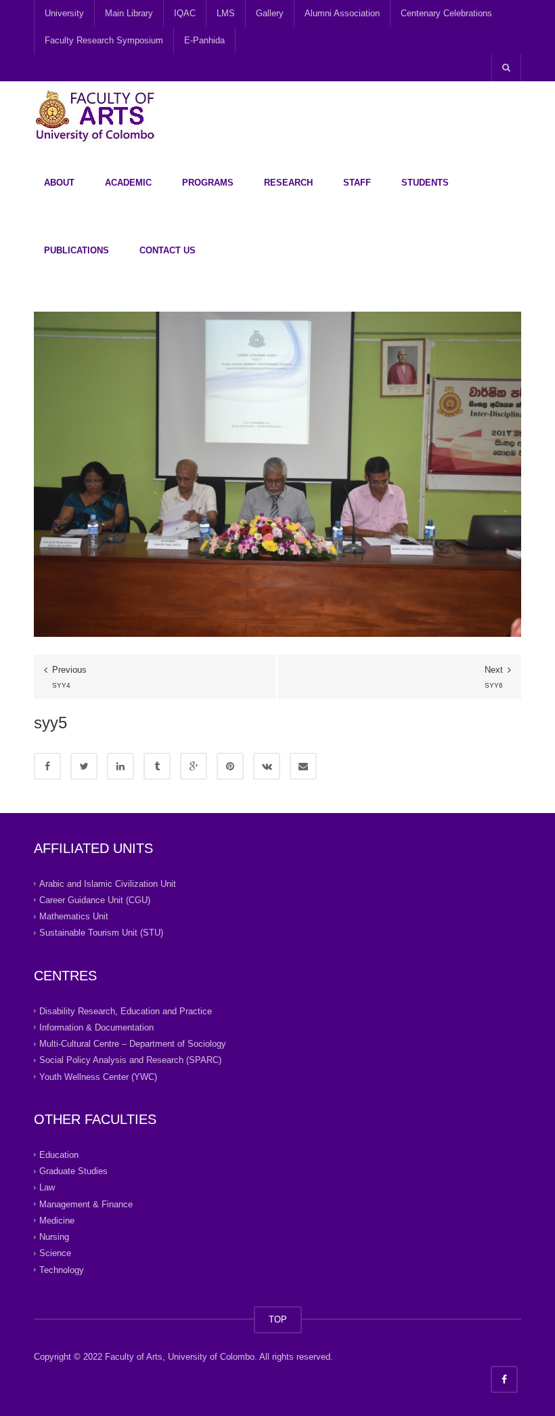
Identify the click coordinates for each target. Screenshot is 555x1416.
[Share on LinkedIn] (120, 766)
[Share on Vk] (266, 766)
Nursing (54, 1237)
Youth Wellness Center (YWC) (98, 1076)
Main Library (129, 13)
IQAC (185, 13)
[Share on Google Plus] (193, 766)
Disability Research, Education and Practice (125, 1010)
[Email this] (303, 766)
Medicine (56, 1220)
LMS (226, 13)
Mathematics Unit (73, 916)
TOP (278, 1319)
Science (55, 1253)
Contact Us (167, 250)
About (59, 183)
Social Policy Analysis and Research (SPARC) (130, 1060)
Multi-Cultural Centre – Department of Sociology (132, 1044)
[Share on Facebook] (47, 766)
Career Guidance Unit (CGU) (94, 900)
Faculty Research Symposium (104, 40)
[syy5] (277, 473)
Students (425, 183)
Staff (357, 183)
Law (47, 1187)
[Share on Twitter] (83, 766)
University (64, 13)
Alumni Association (342, 13)
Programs (208, 183)
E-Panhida (204, 40)
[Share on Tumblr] (157, 766)
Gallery (270, 13)
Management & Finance (86, 1204)
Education (59, 1155)
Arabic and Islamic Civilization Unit (107, 883)
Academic (128, 183)
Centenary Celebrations (446, 13)
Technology (61, 1269)
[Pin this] (230, 766)
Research (288, 183)
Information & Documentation (96, 1027)
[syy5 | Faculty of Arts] (95, 115)
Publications (76, 250)
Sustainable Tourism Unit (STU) (101, 933)
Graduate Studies (73, 1171)
